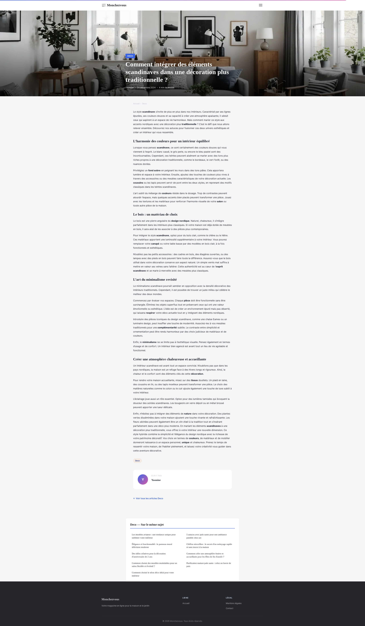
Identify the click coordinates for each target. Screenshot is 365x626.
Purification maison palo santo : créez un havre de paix (208, 564)
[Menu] (260, 5)
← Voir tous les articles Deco (148, 498)
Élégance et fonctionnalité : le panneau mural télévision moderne (152, 545)
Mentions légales (234, 603)
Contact (229, 608)
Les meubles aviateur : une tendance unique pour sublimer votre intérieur (154, 536)
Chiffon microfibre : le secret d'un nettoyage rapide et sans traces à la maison (209, 545)
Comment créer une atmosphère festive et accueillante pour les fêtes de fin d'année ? (205, 555)
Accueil (136, 103)
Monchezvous (114, 5)
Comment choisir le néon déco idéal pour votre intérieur (153, 574)
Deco (130, 56)
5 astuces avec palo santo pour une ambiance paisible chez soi (206, 536)
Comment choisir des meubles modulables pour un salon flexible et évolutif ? (154, 564)
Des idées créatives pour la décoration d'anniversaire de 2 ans (149, 555)
